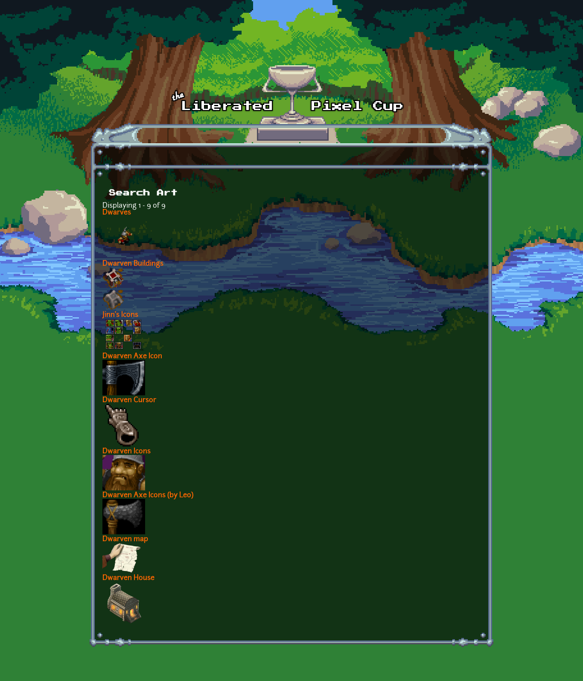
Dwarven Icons (126, 451)
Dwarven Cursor (129, 400)
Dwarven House (128, 578)
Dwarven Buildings (132, 264)
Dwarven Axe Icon (132, 356)
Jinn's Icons (120, 315)
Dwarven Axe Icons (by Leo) (147, 495)
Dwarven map (125, 539)
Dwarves (116, 212)
